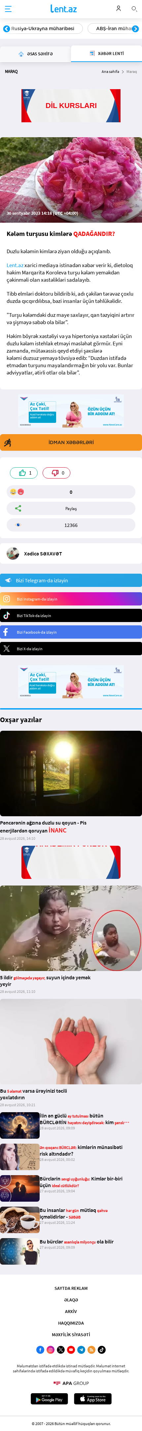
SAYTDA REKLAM (71, 1288)
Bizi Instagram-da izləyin (37, 599)
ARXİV (71, 1311)
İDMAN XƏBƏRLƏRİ (71, 442)
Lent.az (15, 265)
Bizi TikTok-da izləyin (34, 615)
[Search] (134, 8)
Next (135, 29)
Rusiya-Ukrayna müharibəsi (42, 28)
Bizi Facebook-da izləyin (37, 632)
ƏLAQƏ (71, 1300)
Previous (7, 29)
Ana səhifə (110, 71)
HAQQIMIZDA (71, 1323)
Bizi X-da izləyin (30, 648)
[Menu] (8, 9)
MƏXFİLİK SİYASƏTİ (71, 1335)
